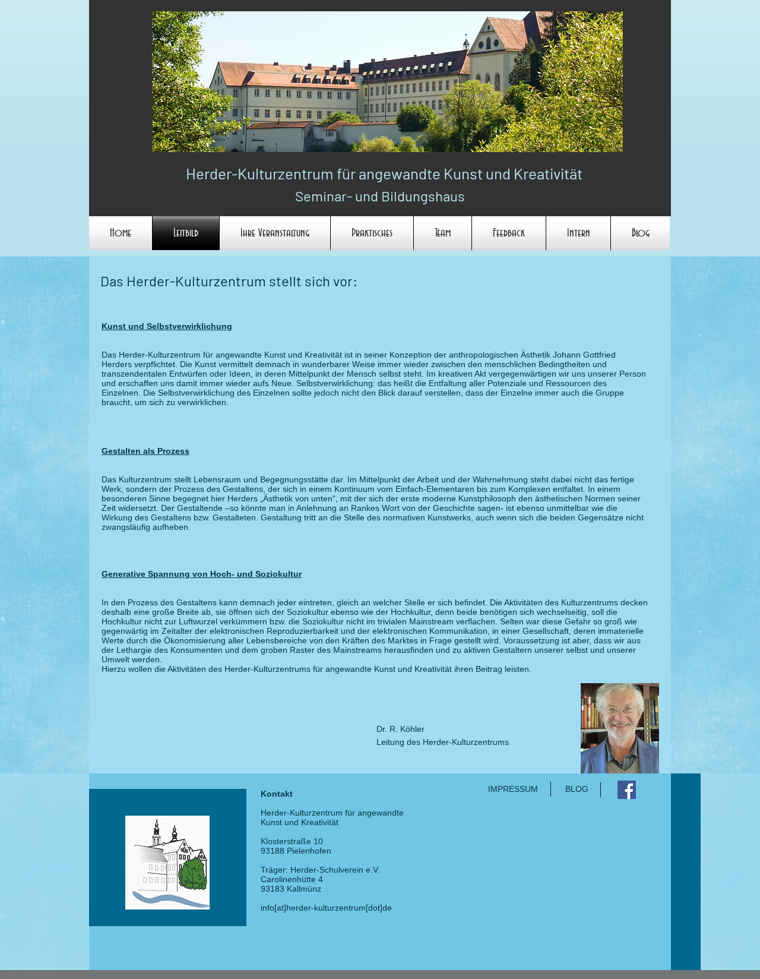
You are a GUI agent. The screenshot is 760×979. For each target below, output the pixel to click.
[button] (275, 233)
